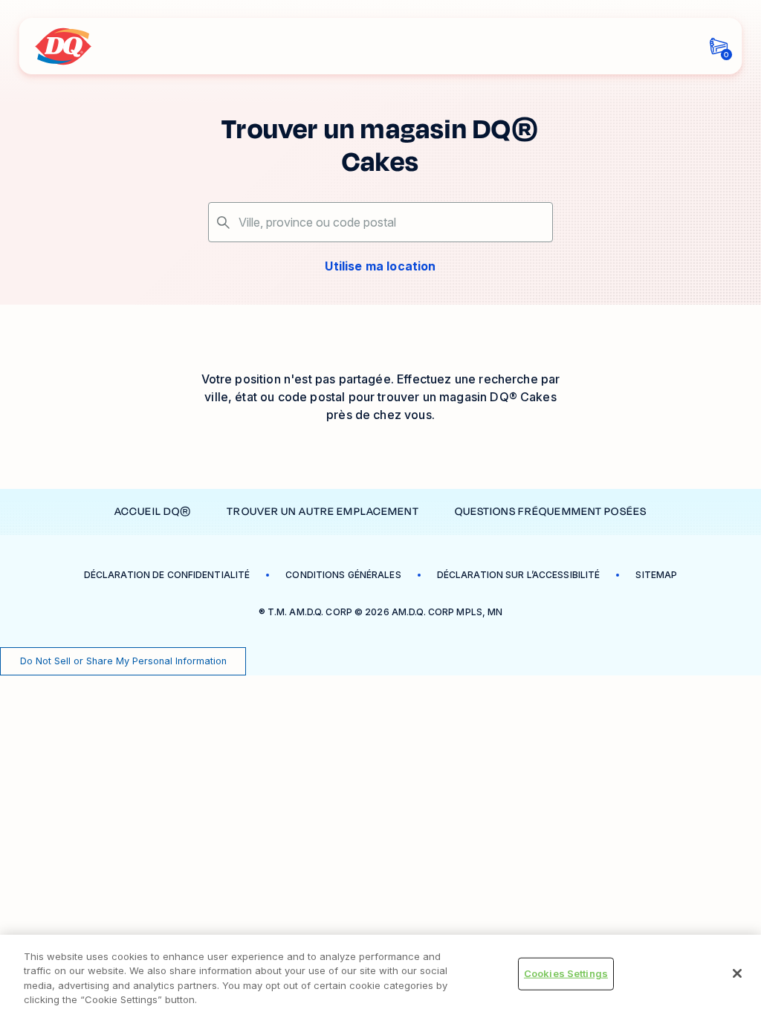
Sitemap (656, 574)
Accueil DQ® (152, 511)
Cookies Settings (566, 973)
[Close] (737, 973)
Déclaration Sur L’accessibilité (518, 574)
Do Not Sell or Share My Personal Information (123, 661)
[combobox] (380, 222)
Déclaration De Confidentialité (167, 574)
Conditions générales (343, 574)
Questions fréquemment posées (551, 511)
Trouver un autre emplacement (322, 511)
